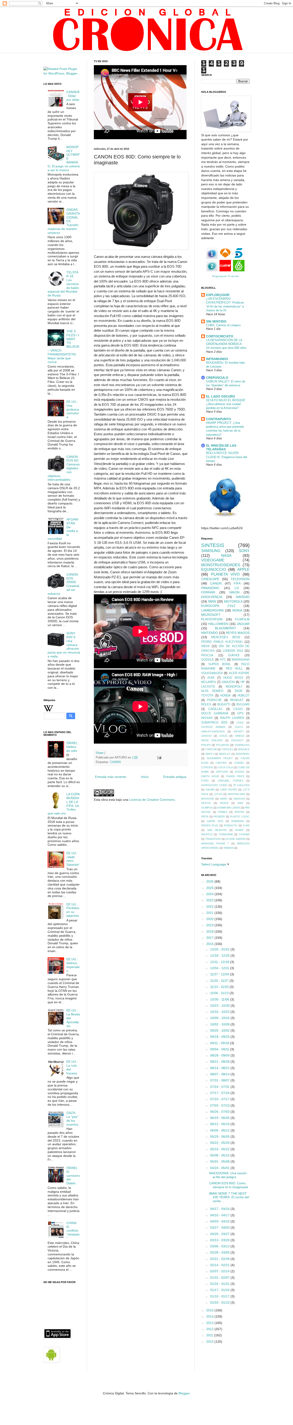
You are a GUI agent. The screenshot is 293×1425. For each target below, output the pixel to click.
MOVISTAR (207, 798)
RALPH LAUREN (232, 718)
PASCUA (207, 655)
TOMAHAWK (225, 834)
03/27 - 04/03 (220, 1227)
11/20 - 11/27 (220, 980)
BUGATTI (223, 704)
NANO (223, 798)
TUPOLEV (227, 749)
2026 (210, 881)
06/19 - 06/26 (220, 1118)
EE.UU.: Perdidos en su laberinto (72, 910)
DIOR (238, 691)
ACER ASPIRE (239, 673)
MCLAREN (208, 682)
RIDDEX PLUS (209, 825)
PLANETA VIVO (225, 574)
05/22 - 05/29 (220, 1143)
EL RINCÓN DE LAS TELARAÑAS (221, 447)
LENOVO (206, 735)
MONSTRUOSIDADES (220, 565)
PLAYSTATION (211, 619)
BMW (212, 601)
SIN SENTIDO (216, 321)
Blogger (184, 1393)
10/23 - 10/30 (220, 1005)
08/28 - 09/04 (220, 1055)
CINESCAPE (210, 579)
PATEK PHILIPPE (211, 740)
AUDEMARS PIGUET (220, 758)
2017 (210, 937)
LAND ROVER (228, 789)
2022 (210, 906)
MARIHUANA (241, 659)
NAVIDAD (243, 597)
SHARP (239, 830)
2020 (210, 919)
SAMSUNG (210, 551)
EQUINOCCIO (213, 569)
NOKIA (237, 610)
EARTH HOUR (210, 776)
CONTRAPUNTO (218, 419)
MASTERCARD (236, 794)
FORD (205, 780)
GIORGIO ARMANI (213, 727)
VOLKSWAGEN (211, 673)
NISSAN (206, 718)
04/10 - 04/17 (220, 1215)
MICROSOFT (211, 614)
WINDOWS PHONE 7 (215, 843)
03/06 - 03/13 (220, 1246)
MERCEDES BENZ (225, 637)
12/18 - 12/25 (220, 955)
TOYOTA (207, 695)
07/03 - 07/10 (220, 1105)
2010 (210, 1341)
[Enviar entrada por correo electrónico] (159, 757)
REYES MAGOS (238, 633)
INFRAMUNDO (217, 359)
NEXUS (224, 803)
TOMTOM (211, 749)
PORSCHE (214, 700)
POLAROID (222, 745)
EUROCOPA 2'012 (218, 606)
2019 (210, 925)
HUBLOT (244, 695)
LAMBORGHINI (212, 610)
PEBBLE (223, 812)
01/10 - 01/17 (220, 1296)
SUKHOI (233, 655)
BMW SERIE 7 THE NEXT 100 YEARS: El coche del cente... (229, 1197)
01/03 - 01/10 (220, 1302)
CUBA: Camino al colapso (223, 325)
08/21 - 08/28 (220, 1061)
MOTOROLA (233, 601)
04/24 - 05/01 (220, 1168)
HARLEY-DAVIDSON (213, 731)
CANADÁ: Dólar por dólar (72, 95)
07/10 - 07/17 (220, 1099)
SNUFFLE (207, 834)
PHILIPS (206, 745)
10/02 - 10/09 (220, 1024)
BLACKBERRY (225, 628)
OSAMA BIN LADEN (228, 807)
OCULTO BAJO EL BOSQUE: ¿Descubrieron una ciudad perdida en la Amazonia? (226, 404)
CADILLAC (215, 709)
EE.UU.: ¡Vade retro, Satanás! (72, 858)
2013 (210, 1323)
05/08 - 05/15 (220, 1155)
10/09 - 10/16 (220, 1018)
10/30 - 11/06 (220, 999)
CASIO (238, 709)
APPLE (243, 569)
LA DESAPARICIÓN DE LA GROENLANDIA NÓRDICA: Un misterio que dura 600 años (226, 344)
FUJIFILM (242, 619)
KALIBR (210, 789)
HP (243, 682)
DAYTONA (222, 771)
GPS (240, 713)
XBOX (205, 646)
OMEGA (239, 735)
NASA (226, 555)
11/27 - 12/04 (220, 974)
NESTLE (206, 803)
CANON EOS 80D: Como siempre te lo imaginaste (228, 1185)
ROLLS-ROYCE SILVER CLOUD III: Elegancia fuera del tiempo (226, 457)
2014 (210, 1316)
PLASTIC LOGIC (240, 816)
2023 (210, 900)
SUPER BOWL (219, 664)
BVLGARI (243, 704)
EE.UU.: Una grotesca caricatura (72, 409)
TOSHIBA (244, 834)
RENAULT (237, 700)
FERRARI (208, 592)
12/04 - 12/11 (220, 968)
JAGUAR (243, 624)
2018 (210, 931)
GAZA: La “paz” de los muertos (72, 1118)
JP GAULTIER (241, 785)
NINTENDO (209, 633)
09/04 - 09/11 (220, 1049)
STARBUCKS (242, 745)
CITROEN (207, 767)
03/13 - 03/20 (220, 1240)
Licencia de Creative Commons (152, 799)
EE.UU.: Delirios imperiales (73, 964)
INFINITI (238, 731)
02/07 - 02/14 (220, 1271)
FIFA (237, 583)
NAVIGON (239, 798)
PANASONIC (210, 588)
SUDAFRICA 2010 (214, 722)
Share (99, 753)
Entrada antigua (174, 777)
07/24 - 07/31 (220, 1087)
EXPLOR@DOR (217, 295)
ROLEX (206, 704)
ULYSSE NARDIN (235, 839)
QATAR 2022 (215, 821)
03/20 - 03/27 (220, 1234)
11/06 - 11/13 (220, 993)
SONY (244, 551)
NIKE (240, 803)
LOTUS (218, 794)
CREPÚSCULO (217, 377)
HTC (223, 659)
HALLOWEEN (218, 624)
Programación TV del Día (225, 276)
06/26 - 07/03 (220, 1111)
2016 (210, 944)
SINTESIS (212, 545)
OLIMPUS (206, 807)
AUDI (210, 677)
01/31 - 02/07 (220, 1277)
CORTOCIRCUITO (219, 336)
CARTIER (221, 762)
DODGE (239, 771)
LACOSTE (208, 686)
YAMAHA (228, 847)
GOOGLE (207, 659)
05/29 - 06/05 (220, 1136)
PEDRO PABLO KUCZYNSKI (222, 641)
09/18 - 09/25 (220, 1036)
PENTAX (239, 812)
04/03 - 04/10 (220, 1221)
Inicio (145, 777)
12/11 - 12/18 (220, 962)
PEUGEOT (237, 740)
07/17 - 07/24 (220, 1093)
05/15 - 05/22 (220, 1149)
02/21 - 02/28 (220, 1259)
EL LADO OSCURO (220, 396)
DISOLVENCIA (211, 597)
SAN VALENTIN (217, 830)
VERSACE (244, 749)
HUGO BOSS (233, 677)
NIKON (234, 592)
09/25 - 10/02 (220, 1030)
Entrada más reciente (110, 777)
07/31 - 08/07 (220, 1080)
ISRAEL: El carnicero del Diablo (73, 1175)
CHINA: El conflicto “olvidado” (73, 1230)
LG (237, 588)
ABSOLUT (225, 754)
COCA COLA (225, 767)
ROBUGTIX (230, 825)
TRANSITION (213, 839)
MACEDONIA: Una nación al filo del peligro (228, 1175)
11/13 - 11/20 (220, 987)
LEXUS (223, 735)
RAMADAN (237, 821)
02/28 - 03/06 (220, 1252)
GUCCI (239, 727)
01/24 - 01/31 (220, 1284)
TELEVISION (240, 579)
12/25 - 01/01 (220, 949)
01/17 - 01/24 (220, 1290)
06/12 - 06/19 (220, 1124)
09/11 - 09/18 (220, 1043)
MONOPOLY (234, 686)
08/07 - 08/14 (220, 1074)
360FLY (209, 754)
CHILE (240, 722)
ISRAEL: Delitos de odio (72, 747)
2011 (210, 1335)
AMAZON (228, 682)
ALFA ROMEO (212, 691)
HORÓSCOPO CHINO (214, 785)
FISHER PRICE (235, 776)
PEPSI (204, 816)
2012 (210, 1329)
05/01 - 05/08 (220, 1161)
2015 (210, 1310)
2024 (210, 894)
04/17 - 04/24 (220, 1209)
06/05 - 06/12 (220, 1130)
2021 (210, 913)
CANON (115, 762)
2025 (210, 888)
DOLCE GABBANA (214, 713)
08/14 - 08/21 (220, 1068)
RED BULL (234, 668)
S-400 (246, 825)
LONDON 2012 (233, 650)
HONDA (225, 695)
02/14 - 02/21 (220, 1265)
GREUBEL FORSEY (230, 780)
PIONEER (219, 816)
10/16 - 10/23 (220, 1012)
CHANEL (239, 762)
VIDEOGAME (212, 560)
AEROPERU (243, 754)
